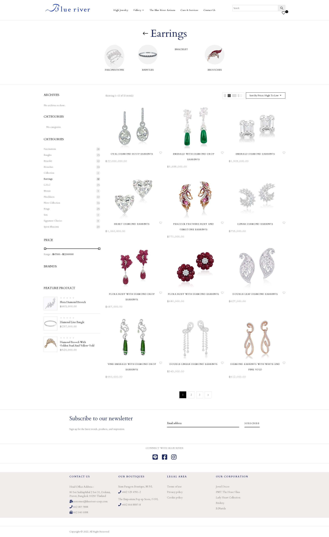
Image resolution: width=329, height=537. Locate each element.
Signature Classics (53, 220)
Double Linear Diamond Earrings (194, 364)
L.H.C (47, 184)
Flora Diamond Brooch (73, 302)
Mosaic (47, 190)
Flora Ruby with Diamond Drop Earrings (132, 297)
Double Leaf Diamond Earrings (255, 294)
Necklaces (49, 196)
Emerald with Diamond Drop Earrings (193, 157)
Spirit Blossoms (51, 226)
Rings (47, 208)
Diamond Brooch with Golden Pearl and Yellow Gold (77, 343)
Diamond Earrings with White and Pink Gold (255, 367)
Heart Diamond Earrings (132, 224)
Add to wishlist (160, 152)
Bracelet (181, 49)
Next (208, 394)
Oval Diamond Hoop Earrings (132, 154)
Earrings (48, 178)
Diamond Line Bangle (72, 322)
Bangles (148, 69)
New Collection (52, 202)
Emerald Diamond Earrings (255, 154)
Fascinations (114, 69)
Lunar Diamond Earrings (255, 224)
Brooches (215, 69)
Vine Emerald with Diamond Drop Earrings (132, 367)
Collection (49, 172)
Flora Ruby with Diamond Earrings (193, 294)
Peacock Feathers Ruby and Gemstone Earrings (193, 227)
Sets (46, 214)
